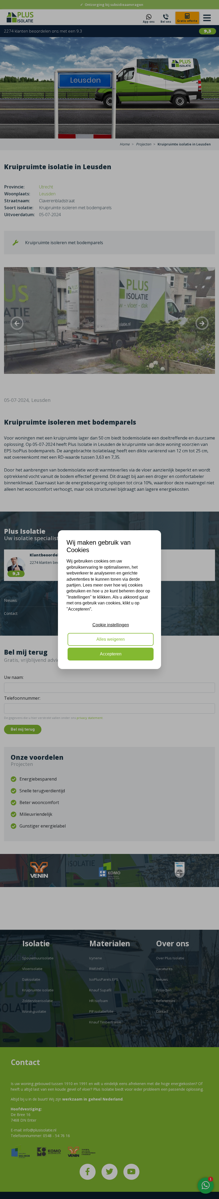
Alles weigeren (110, 639)
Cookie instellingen (110, 625)
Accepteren (111, 654)
